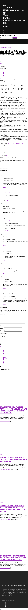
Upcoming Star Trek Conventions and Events (14, 20)
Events (4, 73)
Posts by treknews (5, 346)
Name (2, 325)
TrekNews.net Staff (5, 421)
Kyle (1, 63)
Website (2, 330)
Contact (5, 24)
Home (4, 14)
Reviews (4, 58)
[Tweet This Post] (15, 350)
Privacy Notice (6, 19)
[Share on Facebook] (15, 349)
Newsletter (5, 17)
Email (2, 328)
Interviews (5, 65)
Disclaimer (5, 9)
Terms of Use (8, 7)
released (2, 113)
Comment (3, 314)
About (4, 6)
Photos (4, 22)
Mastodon (5, 15)
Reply (4, 187)
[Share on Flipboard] (15, 352)
